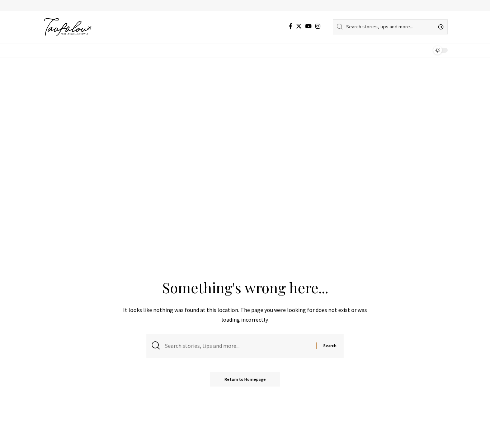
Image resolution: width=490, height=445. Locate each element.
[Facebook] (290, 26)
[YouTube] (308, 26)
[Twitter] (298, 26)
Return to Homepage (245, 379)
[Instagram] (318, 26)
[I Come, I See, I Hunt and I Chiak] (67, 27)
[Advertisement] (245, 111)
